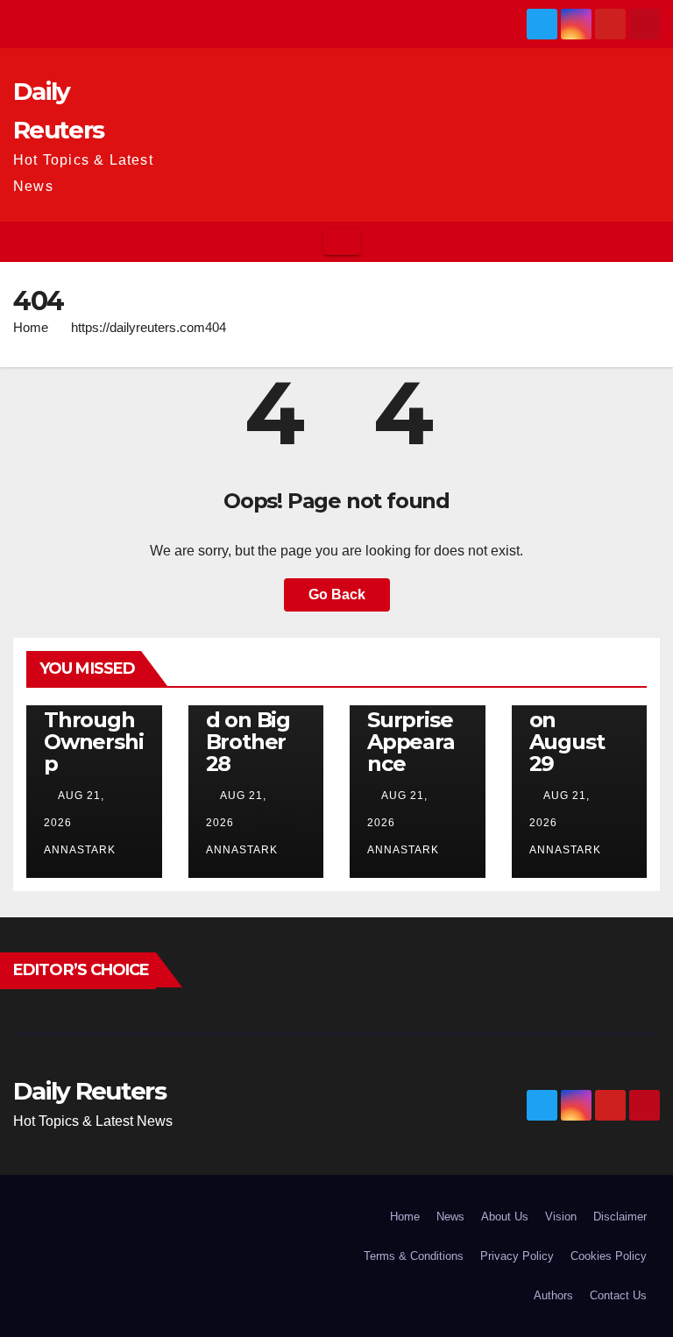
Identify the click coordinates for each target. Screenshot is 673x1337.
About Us (504, 1216)
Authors (553, 1295)
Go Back (336, 594)
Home (30, 327)
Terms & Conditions (414, 1256)
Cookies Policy (608, 1256)
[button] (647, 241)
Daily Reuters (89, 1091)
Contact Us (618, 1295)
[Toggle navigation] (341, 242)
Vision (561, 1216)
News (450, 1216)
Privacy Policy (517, 1256)
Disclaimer (620, 1216)
